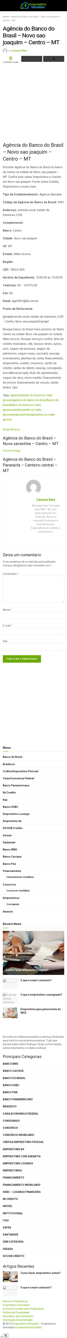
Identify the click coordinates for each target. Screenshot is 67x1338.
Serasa (7, 835)
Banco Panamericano (16, 785)
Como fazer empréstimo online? (27, 970)
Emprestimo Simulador (16, 1305)
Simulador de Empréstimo (18, 1316)
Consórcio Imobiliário (18, 890)
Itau (5, 799)
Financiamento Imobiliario (20, 877)
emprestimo (20, 414)
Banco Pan (9, 863)
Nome (7, 609)
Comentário (11, 573)
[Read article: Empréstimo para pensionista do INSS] (10, 1013)
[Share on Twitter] (53, 59)
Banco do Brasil (12, 756)
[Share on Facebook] (31, 59)
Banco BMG (10, 849)
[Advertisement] (33, 102)
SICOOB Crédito (13, 828)
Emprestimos (11, 897)
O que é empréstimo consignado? (41, 994)
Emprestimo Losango (16, 813)
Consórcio (9, 884)
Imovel (7, 1206)
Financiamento (12, 870)
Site (5, 641)
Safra (7, 1227)
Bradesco (9, 764)
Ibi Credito (9, 792)
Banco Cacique (12, 856)
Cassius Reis (19, 50)
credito (16, 410)
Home (6, 16)
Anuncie (8, 911)
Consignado (13, 904)
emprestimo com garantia (22, 1156)
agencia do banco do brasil (29, 400)
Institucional (13, 1213)
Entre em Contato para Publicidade (23, 1308)
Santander (9, 842)
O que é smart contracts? (36, 980)
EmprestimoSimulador (28, 1327)
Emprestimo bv (12, 821)
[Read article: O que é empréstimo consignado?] (10, 998)
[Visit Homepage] (33, 5)
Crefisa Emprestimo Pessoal (20, 771)
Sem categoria (13, 1241)
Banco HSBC (10, 806)
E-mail (7, 625)
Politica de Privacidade (16, 1312)
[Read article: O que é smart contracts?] (10, 984)
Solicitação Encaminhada (17, 1319)
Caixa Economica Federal (18, 778)
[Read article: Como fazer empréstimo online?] (33, 953)
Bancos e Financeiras (15, 1301)
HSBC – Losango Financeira (22, 1191)
